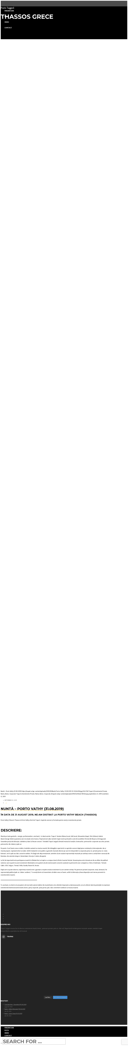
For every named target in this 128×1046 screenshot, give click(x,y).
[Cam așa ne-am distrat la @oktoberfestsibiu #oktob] (96, 954)
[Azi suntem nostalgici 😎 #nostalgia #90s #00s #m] (15, 954)
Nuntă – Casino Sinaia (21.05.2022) (13, 1013)
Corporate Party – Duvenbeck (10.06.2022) (15, 1004)
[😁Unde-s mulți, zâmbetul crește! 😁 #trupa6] (42, 954)
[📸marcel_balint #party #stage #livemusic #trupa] (96, 981)
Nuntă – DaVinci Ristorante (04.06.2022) (14, 1009)
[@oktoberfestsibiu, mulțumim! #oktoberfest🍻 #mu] (15, 981)
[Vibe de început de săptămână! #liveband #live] (69, 954)
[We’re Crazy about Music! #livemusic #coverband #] (69, 981)
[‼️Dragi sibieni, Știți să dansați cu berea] (42, 981)
